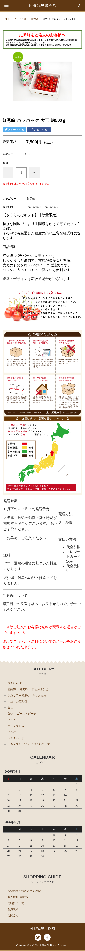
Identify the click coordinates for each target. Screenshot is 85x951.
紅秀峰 (34, 19)
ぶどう (12, 719)
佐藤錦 (12, 689)
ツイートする (16, 129)
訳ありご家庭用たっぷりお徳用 (27, 695)
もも (10, 707)
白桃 (10, 713)
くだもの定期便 (17, 701)
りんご (12, 731)
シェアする (40, 129)
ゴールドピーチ (26, 713)
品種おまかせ (40, 689)
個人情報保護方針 (19, 897)
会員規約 (13, 909)
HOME (6, 19)
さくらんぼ (20, 19)
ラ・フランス (16, 725)
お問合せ (13, 915)
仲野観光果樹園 (42, 5)
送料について (16, 903)
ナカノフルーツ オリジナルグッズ (29, 744)
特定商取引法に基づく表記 (24, 891)
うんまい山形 (16, 738)
